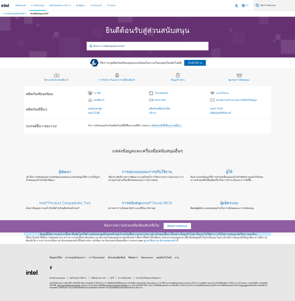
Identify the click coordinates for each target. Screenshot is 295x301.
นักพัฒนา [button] (81, 5)
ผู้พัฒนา (65, 171)
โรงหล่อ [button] (111, 5)
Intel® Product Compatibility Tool (64, 202)
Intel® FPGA (216, 108)
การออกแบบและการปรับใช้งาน (147, 171)
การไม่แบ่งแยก (97, 257)
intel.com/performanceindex (68, 285)
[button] (147, 176)
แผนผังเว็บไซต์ (163, 257)
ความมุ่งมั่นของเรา (75, 257)
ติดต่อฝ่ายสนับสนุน (177, 226)
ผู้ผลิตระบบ (229, 202)
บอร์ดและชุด (95, 108)
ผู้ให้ (229, 171)
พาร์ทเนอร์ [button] (96, 5)
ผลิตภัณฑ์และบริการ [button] (60, 5)
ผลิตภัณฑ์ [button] (21, 5)
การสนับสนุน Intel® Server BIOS (147, 202)
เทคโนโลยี (94, 112)
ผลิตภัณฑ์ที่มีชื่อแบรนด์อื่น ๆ (167, 125)
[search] (91, 46)
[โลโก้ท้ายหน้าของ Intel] (32, 272)
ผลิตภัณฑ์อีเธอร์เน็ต (159, 108)
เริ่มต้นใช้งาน (195, 62)
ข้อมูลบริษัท (55, 257)
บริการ (152, 112)
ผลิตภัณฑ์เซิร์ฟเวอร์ (220, 112)
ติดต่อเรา (133, 257)
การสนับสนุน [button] (38, 5)
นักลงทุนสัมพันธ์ (116, 257)
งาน (177, 257)
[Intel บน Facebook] (50, 268)
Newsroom (147, 257)
